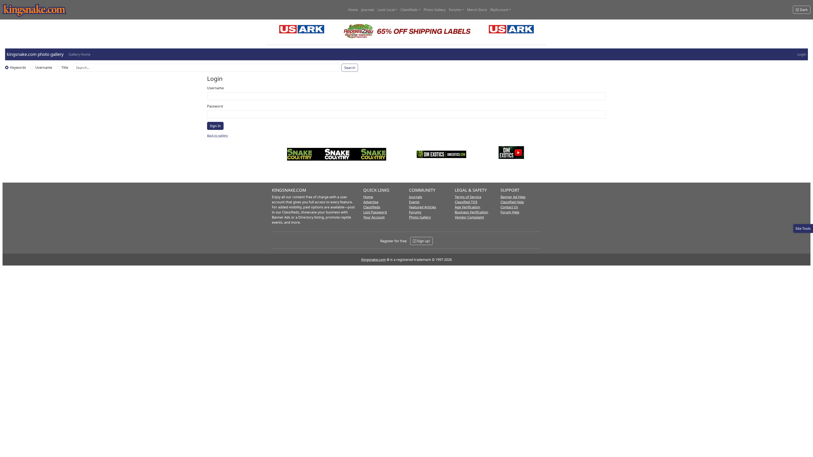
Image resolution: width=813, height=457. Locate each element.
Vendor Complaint (469, 217)
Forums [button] (455, 9)
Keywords (18, 67)
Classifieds (371, 207)
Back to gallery (217, 136)
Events (414, 202)
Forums (415, 212)
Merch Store (477, 9)
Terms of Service (468, 197)
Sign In (215, 126)
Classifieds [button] (409, 9)
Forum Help (510, 212)
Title (64, 67)
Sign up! (423, 241)
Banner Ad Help (513, 197)
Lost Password (375, 212)
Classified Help (512, 202)
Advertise (370, 202)
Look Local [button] (386, 9)
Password (215, 106)
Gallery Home (79, 54)
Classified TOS (466, 202)
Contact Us (509, 207)
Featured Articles (422, 207)
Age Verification (467, 207)
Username (43, 67)
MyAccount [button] (499, 9)
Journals (367, 9)
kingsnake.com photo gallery (35, 54)
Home (353, 9)
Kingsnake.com (373, 259)
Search (349, 67)
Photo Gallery (434, 9)
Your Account (374, 217)
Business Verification (471, 212)
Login (801, 54)
